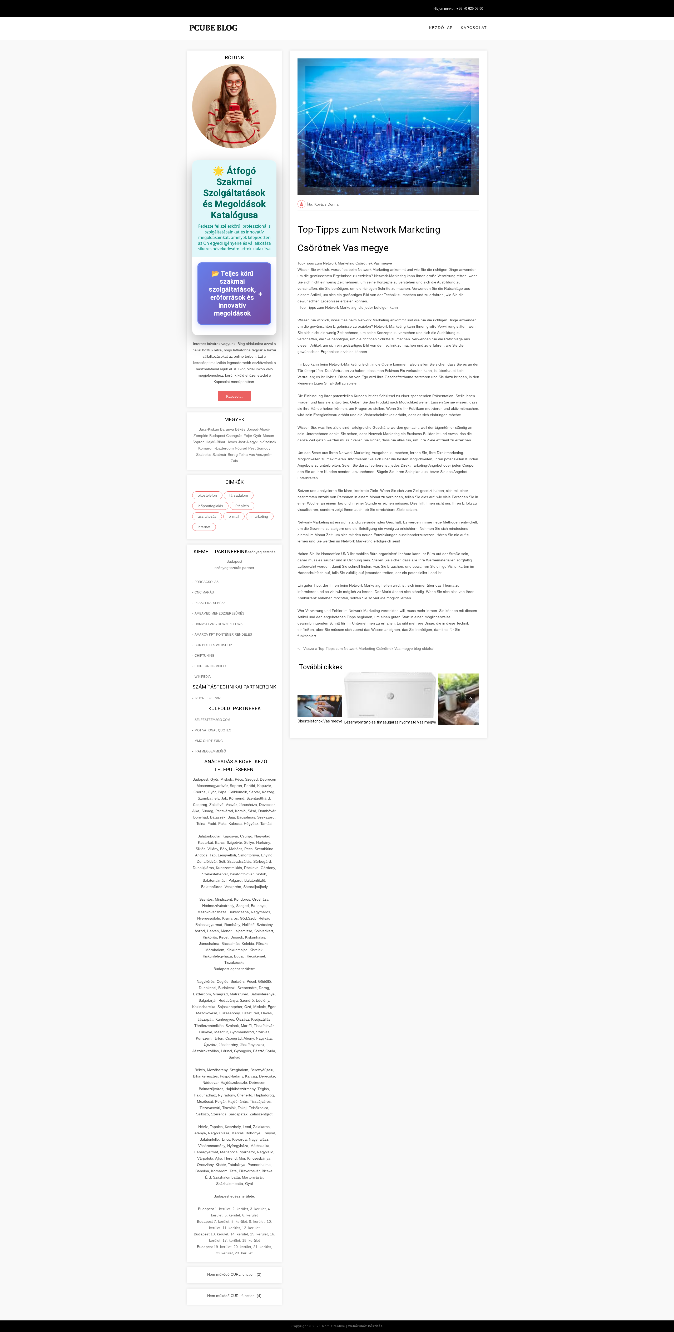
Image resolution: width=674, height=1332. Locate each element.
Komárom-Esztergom (216, 448)
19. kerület (222, 1247)
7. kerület (221, 1221)
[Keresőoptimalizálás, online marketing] (213, 34)
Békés (240, 429)
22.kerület (224, 1253)
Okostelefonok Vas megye (320, 721)
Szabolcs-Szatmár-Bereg (217, 454)
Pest (252, 448)
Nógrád (241, 448)
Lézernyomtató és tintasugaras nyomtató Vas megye (390, 722)
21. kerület (262, 1247)
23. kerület (243, 1253)
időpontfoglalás (210, 506)
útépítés (242, 506)
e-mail (234, 516)
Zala (234, 461)
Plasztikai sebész (210, 603)
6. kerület (250, 1215)
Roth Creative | (352, 1326)
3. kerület (258, 1209)
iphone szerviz (208, 698)
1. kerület (222, 1209)
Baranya (227, 429)
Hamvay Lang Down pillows (218, 624)
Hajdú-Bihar (216, 442)
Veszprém (264, 454)
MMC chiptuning (209, 741)
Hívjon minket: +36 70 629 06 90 (458, 9)
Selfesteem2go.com (212, 720)
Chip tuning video (210, 666)
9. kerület (257, 1221)
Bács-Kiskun (209, 429)
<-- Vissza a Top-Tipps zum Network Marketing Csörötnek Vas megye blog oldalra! (366, 648)
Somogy (263, 448)
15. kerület (259, 1234)
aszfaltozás (207, 516)
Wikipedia (203, 677)
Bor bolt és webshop (213, 645)
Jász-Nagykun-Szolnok (257, 442)
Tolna (244, 454)
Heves (232, 442)
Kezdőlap (441, 28)
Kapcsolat (474, 28)
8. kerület (239, 1221)
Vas (252, 454)
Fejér (248, 435)
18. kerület (251, 1240)
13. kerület (219, 1234)
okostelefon (207, 495)
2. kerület (240, 1209)
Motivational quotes (213, 730)
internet (204, 527)
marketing (259, 516)
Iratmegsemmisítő (210, 751)
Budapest (217, 435)
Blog (242, 369)
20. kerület (242, 1247)
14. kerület (239, 1234)
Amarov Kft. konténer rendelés (223, 634)
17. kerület (231, 1240)
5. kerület (232, 1215)
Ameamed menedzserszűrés (219, 613)
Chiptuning (204, 655)
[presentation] (470, 698)
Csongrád (235, 435)
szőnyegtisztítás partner (234, 568)
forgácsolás (207, 582)
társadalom (238, 495)
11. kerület (231, 1228)
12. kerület (251, 1228)
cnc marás (204, 592)
